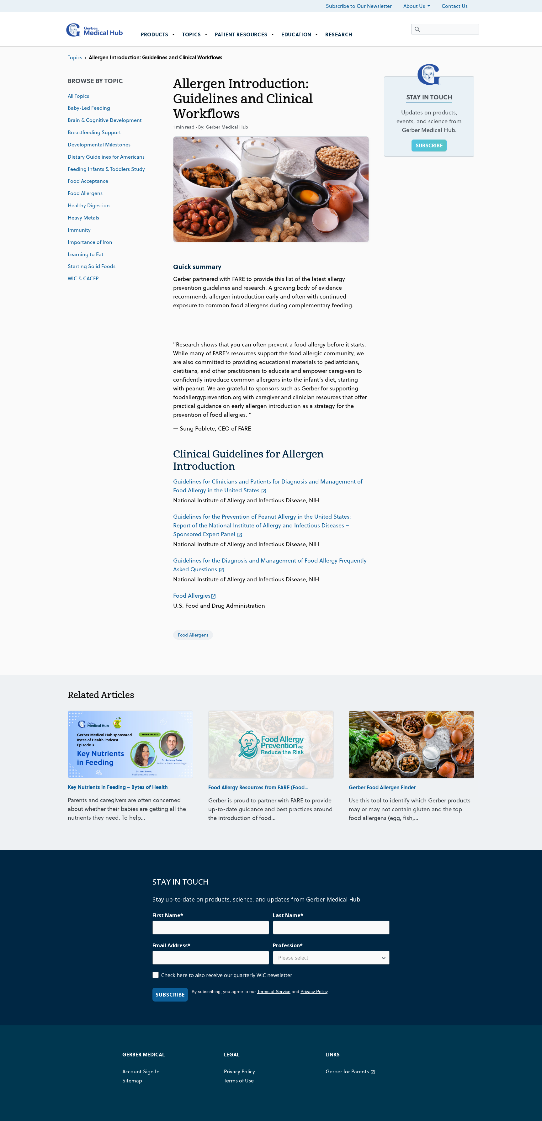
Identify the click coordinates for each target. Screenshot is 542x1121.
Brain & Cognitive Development (105, 120)
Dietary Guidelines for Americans (106, 156)
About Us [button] (414, 6)
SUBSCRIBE (429, 145)
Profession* (288, 945)
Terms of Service (273, 991)
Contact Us (455, 6)
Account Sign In (141, 1071)
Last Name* (288, 915)
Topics (75, 57)
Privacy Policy (313, 991)
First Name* (167, 915)
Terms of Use (239, 1080)
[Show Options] (383, 957)
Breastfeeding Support (94, 132)
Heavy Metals (83, 217)
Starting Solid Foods (91, 266)
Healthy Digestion (89, 205)
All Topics (78, 96)
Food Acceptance (88, 180)
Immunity (79, 229)
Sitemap (132, 1080)
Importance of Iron (90, 242)
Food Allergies (194, 596)
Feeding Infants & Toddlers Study (106, 169)
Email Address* (171, 945)
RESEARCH (339, 34)
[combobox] (329, 957)
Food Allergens (85, 193)
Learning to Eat (86, 254)
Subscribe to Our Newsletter (359, 6)
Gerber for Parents (350, 1071)
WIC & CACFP (83, 278)
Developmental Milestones (99, 144)
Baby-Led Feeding (89, 107)
